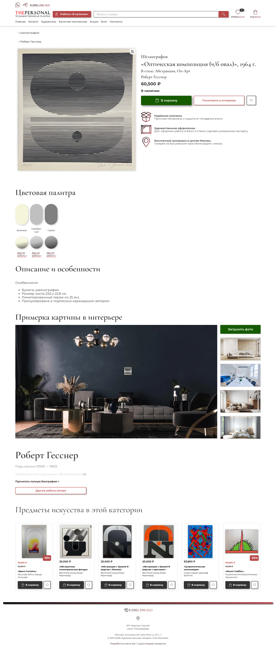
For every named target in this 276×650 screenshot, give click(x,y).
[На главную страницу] (32, 14)
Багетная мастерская (73, 21)
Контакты (116, 21)
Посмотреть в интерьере (219, 100)
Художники (48, 21)
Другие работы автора (50, 490)
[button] (132, 51)
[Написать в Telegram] (26, 5)
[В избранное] (251, 100)
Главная (20, 21)
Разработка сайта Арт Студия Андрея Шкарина (138, 643)
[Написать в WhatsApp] (19, 5)
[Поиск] (223, 14)
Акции (94, 21)
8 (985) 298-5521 (40, 5)
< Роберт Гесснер (29, 41)
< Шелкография (28, 32)
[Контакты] (138, 618)
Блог (104, 21)
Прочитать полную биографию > (37, 481)
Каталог (33, 21)
